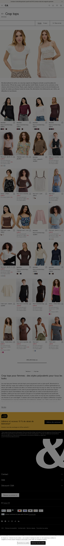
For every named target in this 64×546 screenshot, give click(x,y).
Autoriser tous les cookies (38, 543)
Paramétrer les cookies (23, 543)
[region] (32, 540)
